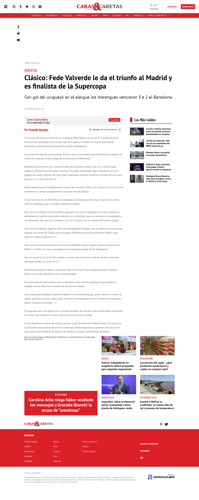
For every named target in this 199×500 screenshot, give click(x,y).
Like (127, 15)
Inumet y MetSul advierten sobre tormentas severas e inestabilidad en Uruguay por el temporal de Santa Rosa (158, 134)
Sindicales (81, 15)
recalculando (146, 358)
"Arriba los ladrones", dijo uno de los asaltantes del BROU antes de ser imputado (158, 144)
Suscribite (114, 120)
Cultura (116, 15)
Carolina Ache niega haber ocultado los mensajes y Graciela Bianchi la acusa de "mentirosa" (61, 405)
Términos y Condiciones (32, 473)
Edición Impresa (89, 451)
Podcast (85, 446)
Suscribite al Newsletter (149, 443)
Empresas (138, 15)
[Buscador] (14, 6)
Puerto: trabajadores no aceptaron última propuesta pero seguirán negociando (118, 366)
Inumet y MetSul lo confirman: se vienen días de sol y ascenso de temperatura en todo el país (157, 406)
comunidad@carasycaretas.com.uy (43, 480)
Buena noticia (108, 397)
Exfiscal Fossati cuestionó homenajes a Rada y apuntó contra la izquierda (158, 167)
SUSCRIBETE (188, 6)
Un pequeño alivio (148, 397)
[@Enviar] (18, 40)
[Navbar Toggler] (7, 6)
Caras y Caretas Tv (157, 15)
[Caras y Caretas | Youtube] (40, 6)
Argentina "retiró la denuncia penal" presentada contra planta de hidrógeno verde (118, 405)
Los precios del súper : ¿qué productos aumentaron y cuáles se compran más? (156, 366)
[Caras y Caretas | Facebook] (20, 6)
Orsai (105, 15)
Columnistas (51, 15)
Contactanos (145, 450)
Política (36, 15)
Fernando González (38, 129)
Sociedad (67, 15)
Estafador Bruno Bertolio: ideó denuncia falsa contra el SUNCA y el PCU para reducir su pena (158, 180)
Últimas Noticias (31, 441)
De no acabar (61, 394)
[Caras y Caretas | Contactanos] (171, 423)
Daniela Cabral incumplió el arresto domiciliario (158, 153)
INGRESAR (172, 6)
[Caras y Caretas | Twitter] (27, 6)
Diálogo (105, 358)
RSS (141, 457)
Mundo (94, 15)
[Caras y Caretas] (38, 426)
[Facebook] (18, 27)
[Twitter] (18, 33)
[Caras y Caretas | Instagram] (33, 6)
